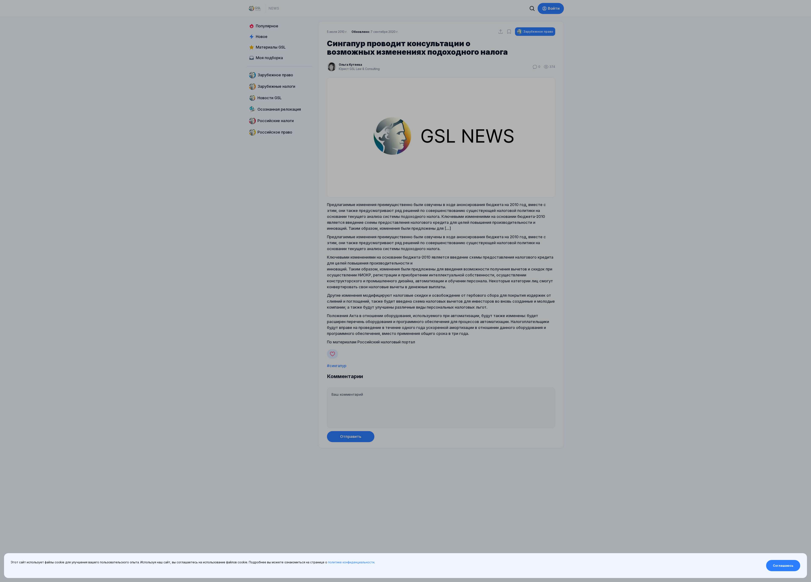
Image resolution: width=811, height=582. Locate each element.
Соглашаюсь (783, 565)
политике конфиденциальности (351, 562)
